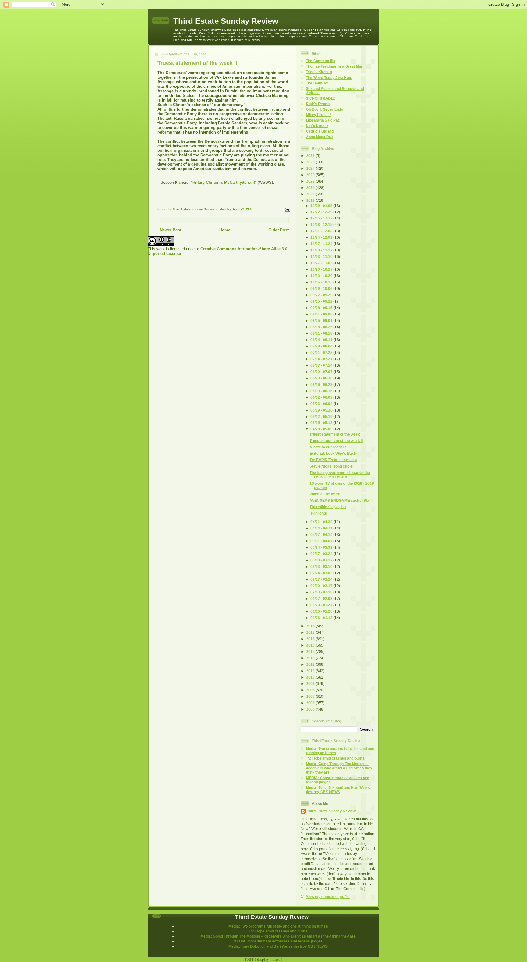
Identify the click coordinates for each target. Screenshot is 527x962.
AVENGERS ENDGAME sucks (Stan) (341, 500)
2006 (311, 703)
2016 (311, 639)
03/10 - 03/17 (321, 560)
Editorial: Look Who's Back (333, 453)
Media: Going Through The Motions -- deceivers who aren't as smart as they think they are (339, 768)
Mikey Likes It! (318, 115)
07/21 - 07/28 (321, 353)
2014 (311, 652)
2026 (311, 156)
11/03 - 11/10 (321, 256)
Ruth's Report (318, 104)
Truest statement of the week (335, 434)
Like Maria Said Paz (323, 120)
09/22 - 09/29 (321, 295)
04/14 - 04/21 (321, 528)
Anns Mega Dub (319, 137)
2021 (311, 188)
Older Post (278, 230)
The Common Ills (320, 61)
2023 (311, 175)
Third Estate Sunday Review (225, 21)
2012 (311, 664)
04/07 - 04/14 (321, 534)
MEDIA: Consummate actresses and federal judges (278, 941)
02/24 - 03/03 (321, 573)
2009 (311, 684)
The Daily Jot (317, 83)
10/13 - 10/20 (321, 276)
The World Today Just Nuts (329, 78)
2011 (311, 671)
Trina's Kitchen (319, 72)
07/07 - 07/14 (321, 365)
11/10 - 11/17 (321, 250)
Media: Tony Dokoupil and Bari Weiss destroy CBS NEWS (338, 790)
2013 (311, 658)
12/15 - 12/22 (321, 218)
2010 (311, 677)
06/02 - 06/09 (321, 397)
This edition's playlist (328, 507)
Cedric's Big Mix (320, 131)
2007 (311, 696)
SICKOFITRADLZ (320, 98)
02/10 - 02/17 (321, 586)
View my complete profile (328, 897)
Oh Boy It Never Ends (324, 109)
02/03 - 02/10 (321, 592)
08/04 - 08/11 (321, 340)
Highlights (318, 513)
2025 (311, 162)
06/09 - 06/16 (321, 391)
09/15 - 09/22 (321, 301)
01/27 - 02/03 (321, 598)
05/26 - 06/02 (321, 404)
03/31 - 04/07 (321, 541)
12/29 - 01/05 (321, 206)
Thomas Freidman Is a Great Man (334, 66)
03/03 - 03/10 (321, 566)
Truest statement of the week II (336, 441)
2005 (311, 709)
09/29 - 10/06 (321, 288)
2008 (311, 690)
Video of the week (325, 494)
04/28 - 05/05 (321, 429)
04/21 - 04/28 (321, 522)
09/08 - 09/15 (321, 308)
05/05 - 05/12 (321, 423)
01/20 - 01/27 (321, 605)
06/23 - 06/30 (321, 378)
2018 (311, 626)
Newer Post (170, 230)
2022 (311, 181)
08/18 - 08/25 (321, 327)
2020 (311, 194)
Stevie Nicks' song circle (331, 466)
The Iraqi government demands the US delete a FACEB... (340, 475)
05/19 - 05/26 (321, 410)
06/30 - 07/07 (321, 372)
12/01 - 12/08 (321, 231)
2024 (311, 168)
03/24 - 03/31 (321, 547)
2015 (311, 645)
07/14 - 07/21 (321, 359)
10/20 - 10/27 (321, 269)
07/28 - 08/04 (321, 346)
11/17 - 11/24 (321, 244)
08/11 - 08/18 (321, 333)
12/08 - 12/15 (321, 224)
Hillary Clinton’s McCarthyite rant (223, 182)
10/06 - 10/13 (321, 282)
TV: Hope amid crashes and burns (335, 758)
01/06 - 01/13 (321, 618)
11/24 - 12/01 (321, 237)
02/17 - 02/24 (321, 579)
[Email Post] (287, 209)
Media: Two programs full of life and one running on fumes (278, 926)
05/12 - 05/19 (321, 417)
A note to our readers (328, 447)
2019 (311, 200)
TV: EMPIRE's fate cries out (333, 460)
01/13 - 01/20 (321, 611)
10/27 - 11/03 (321, 263)
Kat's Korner (317, 126)
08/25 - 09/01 (321, 320)
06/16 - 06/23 (321, 385)
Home (224, 230)
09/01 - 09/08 (321, 314)
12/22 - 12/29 (321, 212)
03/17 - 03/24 (321, 554)
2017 (311, 632)
